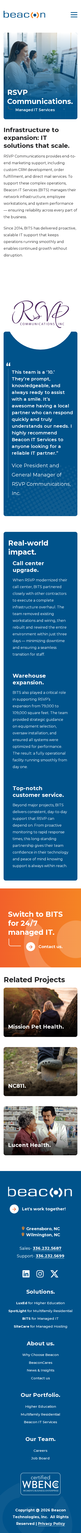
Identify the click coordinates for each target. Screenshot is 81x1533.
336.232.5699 (50, 1256)
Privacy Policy (51, 1524)
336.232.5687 (47, 1248)
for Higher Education (40, 1303)
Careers (40, 1450)
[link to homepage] (24, 14)
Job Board (40, 1458)
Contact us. (50, 946)
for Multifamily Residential (40, 1311)
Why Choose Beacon (40, 1355)
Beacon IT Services (40, 1422)
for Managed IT (40, 1318)
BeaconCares (40, 1362)
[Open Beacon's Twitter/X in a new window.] (54, 1273)
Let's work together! (44, 1209)
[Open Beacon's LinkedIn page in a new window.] (26, 1273)
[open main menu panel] (74, 14)
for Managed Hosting (41, 1326)
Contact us (40, 1378)
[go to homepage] (40, 1193)
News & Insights (40, 1370)
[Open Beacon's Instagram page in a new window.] (40, 1273)
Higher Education (40, 1406)
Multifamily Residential (40, 1414)
